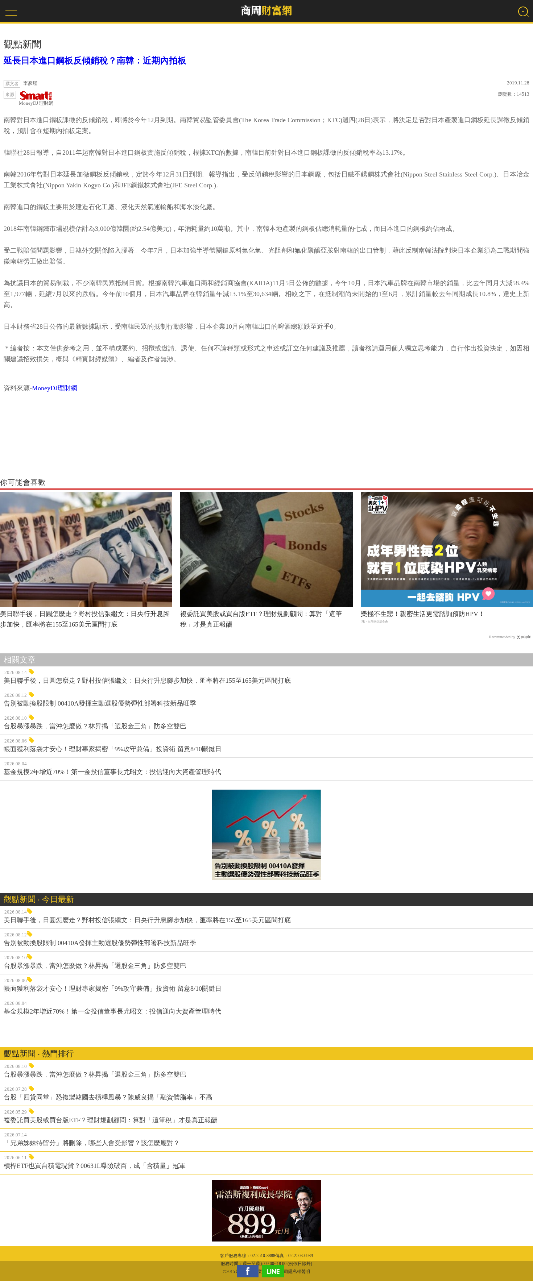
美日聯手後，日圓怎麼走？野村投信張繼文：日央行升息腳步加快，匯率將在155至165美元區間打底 (85, 619)
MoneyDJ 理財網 (36, 103)
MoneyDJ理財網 (54, 388)
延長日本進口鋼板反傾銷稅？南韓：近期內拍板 (95, 60)
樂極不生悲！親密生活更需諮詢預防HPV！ (423, 613)
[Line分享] (275, 1271)
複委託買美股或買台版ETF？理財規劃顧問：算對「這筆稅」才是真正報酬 (261, 619)
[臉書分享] (249, 1271)
